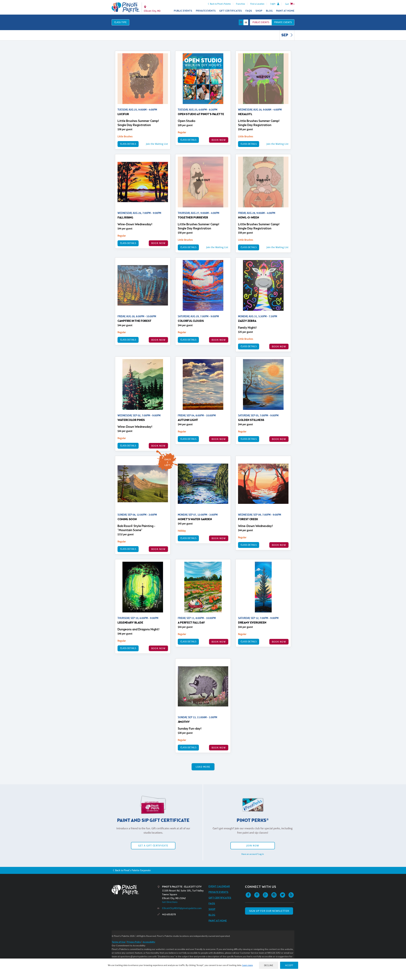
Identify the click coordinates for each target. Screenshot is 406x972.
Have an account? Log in (252, 854)
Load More (203, 766)
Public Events (183, 11)
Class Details (128, 143)
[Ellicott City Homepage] (126, 7)
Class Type (120, 22)
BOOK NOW (219, 139)
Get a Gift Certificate (153, 845)
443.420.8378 (169, 914)
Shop (258, 11)
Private (283, 22)
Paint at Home (285, 11)
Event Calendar (219, 886)
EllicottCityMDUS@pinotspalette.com (182, 908)
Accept (289, 965)
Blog (269, 11)
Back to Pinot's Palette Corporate (133, 870)
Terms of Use (118, 942)
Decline (268, 965)
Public (260, 22)
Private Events (206, 11)
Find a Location (257, 4)
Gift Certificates (230, 11)
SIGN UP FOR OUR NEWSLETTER (269, 910)
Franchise (240, 4)
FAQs (249, 11)
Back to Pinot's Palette (220, 4)
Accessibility (149, 942)
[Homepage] (134, 889)
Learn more (247, 965)
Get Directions (169, 902)
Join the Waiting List (157, 143)
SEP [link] (285, 35)
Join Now (252, 845)
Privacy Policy (134, 942)
